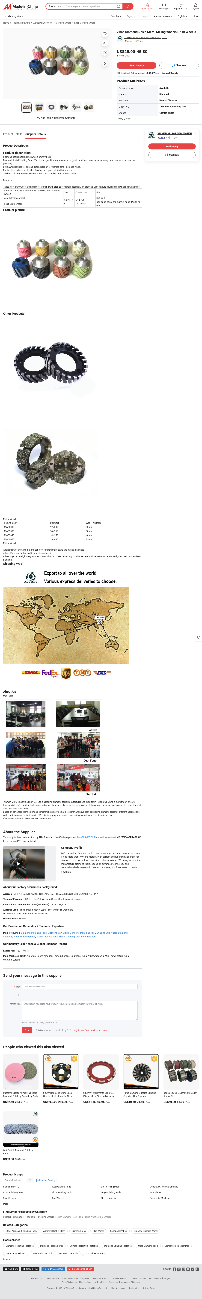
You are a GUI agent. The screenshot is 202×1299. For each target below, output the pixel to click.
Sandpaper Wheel (118, 1230)
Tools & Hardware (21, 22)
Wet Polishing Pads (61, 1186)
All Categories (14, 16)
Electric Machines (109, 1198)
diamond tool (10, 1186)
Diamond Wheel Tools (16, 1253)
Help (144, 16)
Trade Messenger (53, 1268)
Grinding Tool (73, 936)
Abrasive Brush (57, 936)
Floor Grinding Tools (62, 1192)
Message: (16, 1003)
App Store (11, 1268)
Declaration (134, 1288)
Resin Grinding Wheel (84, 22)
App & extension (162, 16)
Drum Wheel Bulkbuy (95, 1253)
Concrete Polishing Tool (82, 932)
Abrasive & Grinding (43, 22)
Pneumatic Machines (160, 1198)
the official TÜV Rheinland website (95, 837)
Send (27, 1030)
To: (19, 995)
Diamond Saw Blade (58, 932)
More (6, 1259)
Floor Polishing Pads (24, 936)
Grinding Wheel (63, 22)
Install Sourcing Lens (82, 1268)
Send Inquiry (136, 65)
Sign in (195, 8)
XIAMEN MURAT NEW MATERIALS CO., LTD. (145, 37)
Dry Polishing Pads (110, 1186)
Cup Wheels (57, 1198)
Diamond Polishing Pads (34, 932)
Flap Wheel (98, 1230)
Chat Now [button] (181, 65)
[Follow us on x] (179, 1268)
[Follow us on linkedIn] (197, 1268)
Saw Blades (155, 1192)
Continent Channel (138, 1278)
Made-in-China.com (87, 1282)
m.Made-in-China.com (108, 1282)
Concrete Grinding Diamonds (164, 1186)
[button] (118, 6)
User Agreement (118, 1288)
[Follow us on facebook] (174, 1268)
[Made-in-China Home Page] (20, 6)
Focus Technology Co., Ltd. (79, 1288)
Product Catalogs (47, 1180)
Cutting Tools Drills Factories (84, 1245)
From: (18, 986)
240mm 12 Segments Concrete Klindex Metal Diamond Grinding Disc (99, 1096)
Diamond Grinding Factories (118, 1245)
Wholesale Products (101, 1278)
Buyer (129, 16)
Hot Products (37, 1278)
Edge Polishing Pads (111, 1192)
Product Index (155, 1278)
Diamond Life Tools (68, 1253)
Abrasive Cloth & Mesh (54, 1230)
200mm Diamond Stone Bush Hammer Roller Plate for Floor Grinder (57, 1096)
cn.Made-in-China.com (130, 1282)
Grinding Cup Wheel (106, 932)
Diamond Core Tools (43, 1253)
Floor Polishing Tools (13, 1192)
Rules (196, 16)
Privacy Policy (149, 1288)
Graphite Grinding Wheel (145, 1230)
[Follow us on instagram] (183, 1268)
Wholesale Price (119, 1278)
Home (6, 22)
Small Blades (9, 1198)
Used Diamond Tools (148, 1245)
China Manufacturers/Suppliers (75, 1278)
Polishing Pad (88, 936)
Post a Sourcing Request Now (90, 1030)
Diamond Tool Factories (51, 1245)
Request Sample (170, 73)
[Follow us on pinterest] (192, 1268)
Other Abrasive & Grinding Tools (21, 1230)
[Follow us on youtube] (188, 1268)
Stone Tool (42, 936)
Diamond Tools (79, 1230)
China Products (52, 1278)
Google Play (30, 1268)
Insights (167, 1278)
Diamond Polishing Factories (20, 1245)
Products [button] (54, 6)
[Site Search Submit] (128, 6)
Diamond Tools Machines (177, 1245)
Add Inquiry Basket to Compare (58, 118)
